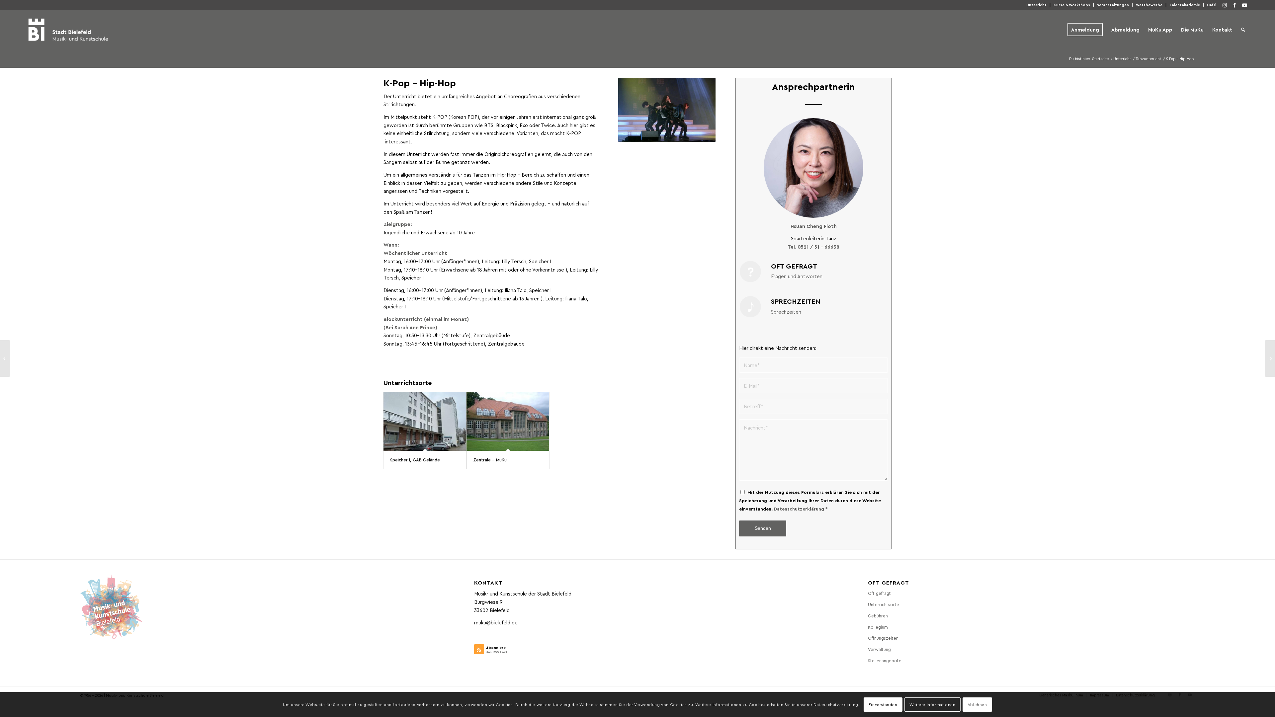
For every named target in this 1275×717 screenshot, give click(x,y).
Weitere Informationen (932, 704)
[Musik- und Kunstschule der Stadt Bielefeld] (68, 29)
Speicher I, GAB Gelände (415, 459)
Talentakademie (1184, 5)
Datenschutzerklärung (799, 509)
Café (1211, 5)
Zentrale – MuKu (490, 459)
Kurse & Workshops (1072, 5)
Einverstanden (883, 704)
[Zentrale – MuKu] (508, 421)
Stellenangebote (884, 660)
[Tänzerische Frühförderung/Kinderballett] (1270, 358)
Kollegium (878, 626)
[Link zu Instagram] (1225, 5)
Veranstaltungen (1113, 5)
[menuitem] (1036, 5)
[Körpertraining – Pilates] (5, 358)
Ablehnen (977, 704)
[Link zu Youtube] (1244, 5)
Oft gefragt (879, 593)
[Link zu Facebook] (1234, 5)
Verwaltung (879, 649)
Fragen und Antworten (796, 276)
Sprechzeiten (786, 312)
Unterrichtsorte (883, 604)
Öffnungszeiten (883, 637)
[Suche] (1243, 29)
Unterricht (1036, 5)
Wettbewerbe (1149, 5)
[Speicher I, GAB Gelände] (424, 421)
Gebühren (878, 615)
